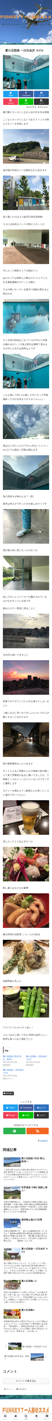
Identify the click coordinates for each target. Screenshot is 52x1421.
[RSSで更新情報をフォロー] (37, 1131)
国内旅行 (9, 1093)
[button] (46, 702)
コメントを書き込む (26, 1381)
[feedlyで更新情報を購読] (14, 1131)
